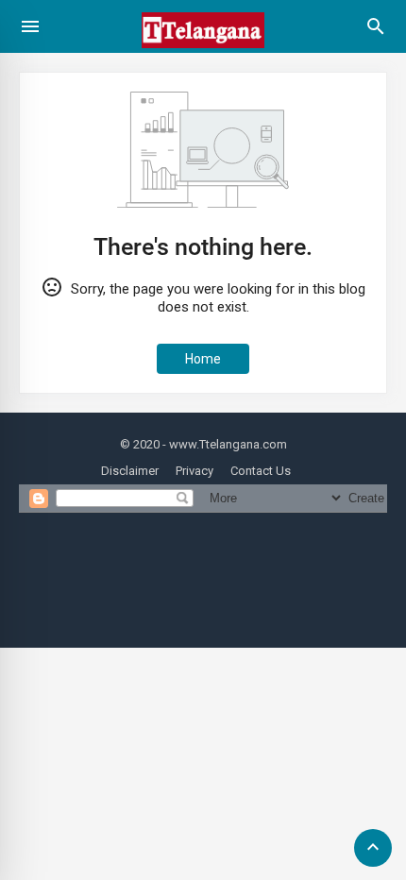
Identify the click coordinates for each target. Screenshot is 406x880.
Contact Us (260, 471)
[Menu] (30, 26)
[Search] (375, 33)
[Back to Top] (373, 848)
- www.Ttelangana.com (224, 444)
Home (203, 358)
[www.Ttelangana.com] (203, 55)
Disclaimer (130, 471)
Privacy (194, 471)
